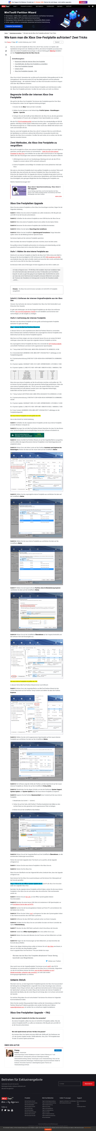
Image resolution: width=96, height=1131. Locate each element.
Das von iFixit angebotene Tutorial (25, 311)
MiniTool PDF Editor (29, 1108)
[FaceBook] (2, 1110)
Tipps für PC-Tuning (46, 1106)
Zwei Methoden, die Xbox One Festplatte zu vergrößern (31, 64)
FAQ (78, 1102)
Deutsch (57, 42)
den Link (28, 897)
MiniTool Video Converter (30, 1113)
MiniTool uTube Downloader (30, 1112)
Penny (9, 42)
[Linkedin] (9, 1110)
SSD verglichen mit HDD (53, 257)
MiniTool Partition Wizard (30, 1101)
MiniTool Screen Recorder (30, 1115)
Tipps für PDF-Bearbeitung (47, 1108)
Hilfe (78, 1104)
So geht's (83, 2)
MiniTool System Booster (30, 1106)
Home (6, 33)
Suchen (89, 6)
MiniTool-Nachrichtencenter (65, 1102)
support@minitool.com (17, 1007)
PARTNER (59, 6)
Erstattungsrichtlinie (81, 1106)
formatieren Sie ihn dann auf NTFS (23, 904)
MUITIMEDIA (39, 6)
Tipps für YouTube (46, 1112)
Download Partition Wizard (48, 19)
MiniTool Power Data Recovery (31, 1102)
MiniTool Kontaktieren (81, 1101)
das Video (50, 946)
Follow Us (58, 1050)
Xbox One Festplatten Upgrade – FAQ (26, 71)
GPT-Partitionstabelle (55, 344)
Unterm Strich (19, 69)
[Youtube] (12, 1110)
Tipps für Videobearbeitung (47, 1110)
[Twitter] (17, 42)
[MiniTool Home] (6, 6)
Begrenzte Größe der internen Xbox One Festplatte (30, 61)
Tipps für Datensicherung (47, 1104)
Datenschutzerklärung (42, 1124)
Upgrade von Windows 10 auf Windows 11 (68, 1101)
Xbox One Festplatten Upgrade (24, 66)
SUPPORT (69, 6)
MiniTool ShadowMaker (29, 1104)
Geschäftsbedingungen (53, 1124)
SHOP (15, 6)
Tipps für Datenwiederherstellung (49, 1102)
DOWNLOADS (50, 6)
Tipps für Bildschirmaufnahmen (48, 1115)
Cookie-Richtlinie (87, 1127)
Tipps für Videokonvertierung (48, 1113)
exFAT (49, 966)
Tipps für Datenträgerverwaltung (49, 1101)
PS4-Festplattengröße (24, 121)
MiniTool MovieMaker (29, 1110)
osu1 (31, 913)
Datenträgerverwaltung (15, 33)
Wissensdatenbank (46, 1117)
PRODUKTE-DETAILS (26, 6)
